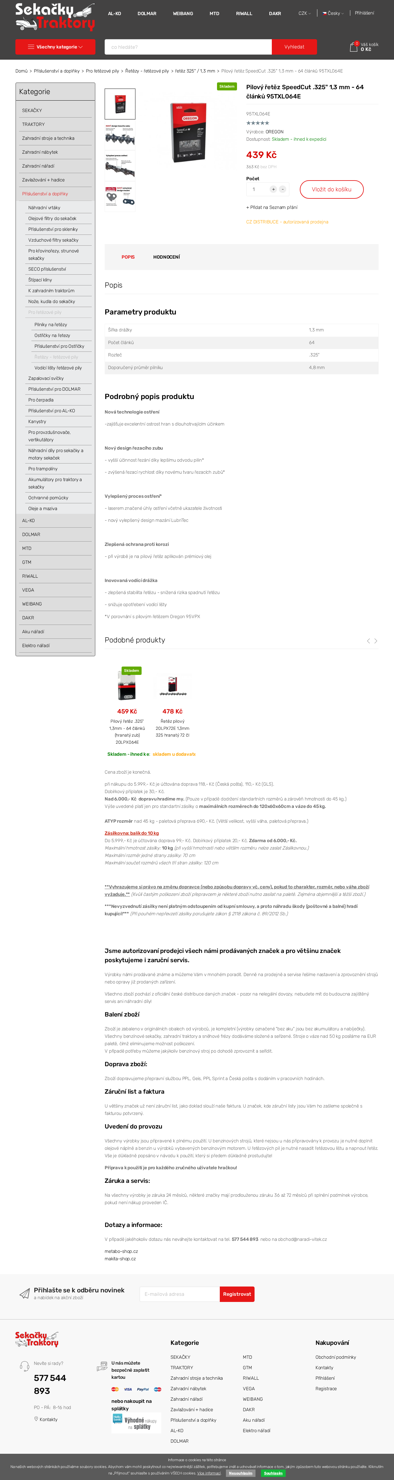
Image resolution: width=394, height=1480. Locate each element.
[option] (188, 131)
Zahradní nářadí (38, 166)
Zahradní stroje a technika (48, 138)
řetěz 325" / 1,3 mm (195, 71)
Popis (128, 257)
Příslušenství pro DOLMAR (54, 389)
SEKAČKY (32, 110)
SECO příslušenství (47, 269)
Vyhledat (294, 47)
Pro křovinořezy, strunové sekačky (53, 254)
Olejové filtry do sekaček (52, 218)
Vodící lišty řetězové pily (58, 368)
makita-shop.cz (120, 1259)
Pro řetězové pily (102, 71)
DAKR (275, 13)
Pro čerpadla (41, 400)
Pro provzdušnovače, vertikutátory (49, 436)
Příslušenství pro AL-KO (51, 411)
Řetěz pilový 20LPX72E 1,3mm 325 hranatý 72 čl (172, 728)
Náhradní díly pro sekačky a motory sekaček (55, 454)
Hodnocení (166, 257)
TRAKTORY (33, 124)
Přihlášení (364, 13)
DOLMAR (147, 13)
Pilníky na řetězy (50, 324)
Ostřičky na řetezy (52, 335)
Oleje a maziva (42, 508)
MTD (214, 13)
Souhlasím (273, 1473)
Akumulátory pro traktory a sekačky (55, 483)
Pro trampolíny (43, 469)
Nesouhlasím (240, 1473)
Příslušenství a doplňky (57, 71)
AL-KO (114, 13)
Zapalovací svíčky (45, 378)
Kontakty (48, 1419)
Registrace (326, 1388)
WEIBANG (183, 13)
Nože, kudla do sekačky (51, 301)
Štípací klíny (40, 280)
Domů (21, 71)
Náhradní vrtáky (44, 207)
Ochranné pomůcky (48, 498)
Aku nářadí (33, 631)
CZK (303, 13)
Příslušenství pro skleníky (53, 229)
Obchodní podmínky (336, 1357)
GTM (26, 562)
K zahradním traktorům (51, 290)
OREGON (274, 132)
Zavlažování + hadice (43, 180)
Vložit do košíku (332, 189)
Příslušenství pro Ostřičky (59, 346)
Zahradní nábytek (40, 152)
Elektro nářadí (36, 645)
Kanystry (37, 421)
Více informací (209, 1473)
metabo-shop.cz (121, 1251)
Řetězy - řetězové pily (147, 71)
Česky (334, 13)
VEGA (28, 590)
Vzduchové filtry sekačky (53, 240)
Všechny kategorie (57, 47)
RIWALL (244, 13)
